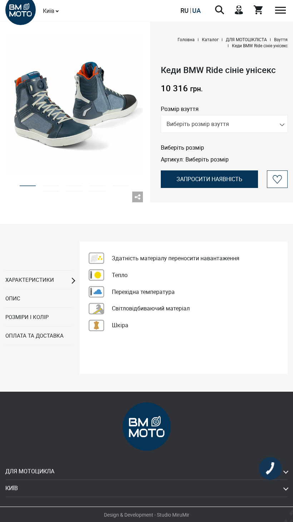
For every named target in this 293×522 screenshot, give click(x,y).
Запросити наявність (209, 179)
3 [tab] (74, 183)
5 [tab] (121, 183)
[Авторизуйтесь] (277, 179)
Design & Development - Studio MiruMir (146, 514)
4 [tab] (97, 183)
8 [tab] (97, 189)
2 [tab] (51, 183)
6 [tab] (51, 189)
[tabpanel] (74, 105)
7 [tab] (74, 189)
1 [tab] (28, 183)
